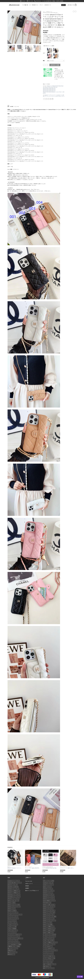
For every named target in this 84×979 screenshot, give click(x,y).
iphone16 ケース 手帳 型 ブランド (14, 890)
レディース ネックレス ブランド (13, 942)
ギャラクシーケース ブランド (13, 918)
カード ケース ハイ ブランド (13, 916)
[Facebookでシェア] (44, 99)
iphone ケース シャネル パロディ (49, 910)
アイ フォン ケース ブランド (50, 96)
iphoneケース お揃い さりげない (49, 904)
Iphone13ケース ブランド (47, 888)
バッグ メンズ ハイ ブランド (48, 954)
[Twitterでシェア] (46, 99)
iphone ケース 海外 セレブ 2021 (48, 930)
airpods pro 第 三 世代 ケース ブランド (14, 882)
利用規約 (27, 885)
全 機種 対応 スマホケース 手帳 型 (14, 946)
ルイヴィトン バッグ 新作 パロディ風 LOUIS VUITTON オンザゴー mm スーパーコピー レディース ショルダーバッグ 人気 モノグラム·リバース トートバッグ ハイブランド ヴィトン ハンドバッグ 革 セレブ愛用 (67, 867)
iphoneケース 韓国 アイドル (48, 932)
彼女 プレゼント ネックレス (13, 948)
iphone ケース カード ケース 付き (14, 904)
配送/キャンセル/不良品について (32, 890)
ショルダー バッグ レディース (48, 938)
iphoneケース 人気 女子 (12, 910)
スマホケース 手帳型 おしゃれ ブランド (50, 942)
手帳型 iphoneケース (11, 950)
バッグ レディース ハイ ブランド (13, 936)
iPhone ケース (49, 11)
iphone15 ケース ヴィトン (47, 892)
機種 (44, 60)
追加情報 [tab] (11, 106)
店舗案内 (27, 888)
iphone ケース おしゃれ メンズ (13, 900)
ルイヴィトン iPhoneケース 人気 (49, 958)
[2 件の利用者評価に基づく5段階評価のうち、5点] (54, 30)
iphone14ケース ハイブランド (48, 890)
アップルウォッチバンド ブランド (49, 936)
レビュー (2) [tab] (16, 106)
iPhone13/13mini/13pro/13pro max (51, 87)
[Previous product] (75, 11)
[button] (63, 5)
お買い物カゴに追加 (55, 65)
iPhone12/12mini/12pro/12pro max (50, 12)
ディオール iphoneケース (47, 946)
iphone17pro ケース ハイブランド (14, 894)
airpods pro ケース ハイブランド (13, 880)
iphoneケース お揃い (11, 902)
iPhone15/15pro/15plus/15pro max (49, 89)
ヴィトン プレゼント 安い (47, 962)
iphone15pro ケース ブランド (48, 894)
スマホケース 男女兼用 (12, 928)
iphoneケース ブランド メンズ (48, 918)
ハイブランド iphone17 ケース (48, 948)
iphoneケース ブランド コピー (48, 914)
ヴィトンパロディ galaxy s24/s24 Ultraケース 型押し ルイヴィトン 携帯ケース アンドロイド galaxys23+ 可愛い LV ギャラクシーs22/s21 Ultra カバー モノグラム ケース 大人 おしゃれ (32, 867)
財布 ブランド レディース (12, 952)
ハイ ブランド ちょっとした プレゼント (50, 950)
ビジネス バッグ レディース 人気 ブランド (15, 938)
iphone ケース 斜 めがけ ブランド (49, 928)
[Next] (39, 27)
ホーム (44, 11)
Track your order (28, 881)
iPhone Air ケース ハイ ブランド (13, 898)
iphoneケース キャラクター (48, 908)
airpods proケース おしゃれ (48, 882)
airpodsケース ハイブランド (48, 884)
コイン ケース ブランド (12, 920)
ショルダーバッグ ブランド (13, 924)
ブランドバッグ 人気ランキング (49, 956)
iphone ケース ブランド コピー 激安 (49, 916)
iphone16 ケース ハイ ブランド (13, 888)
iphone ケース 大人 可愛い (47, 924)
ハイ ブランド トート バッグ (48, 952)
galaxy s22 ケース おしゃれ (12, 884)
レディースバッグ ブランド (48, 960)
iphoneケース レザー (11, 908)
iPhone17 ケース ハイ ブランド (48, 898)
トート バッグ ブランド (12, 932)
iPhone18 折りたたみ (47, 902)
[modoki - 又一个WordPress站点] (14, 5)
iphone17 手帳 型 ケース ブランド (49, 900)
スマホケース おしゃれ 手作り (48, 940)
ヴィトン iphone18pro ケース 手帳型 (14, 944)
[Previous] (10, 27)
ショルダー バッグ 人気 (12, 926)
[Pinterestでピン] (50, 99)
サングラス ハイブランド (12, 922)
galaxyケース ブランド (47, 886)
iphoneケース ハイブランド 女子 (49, 912)
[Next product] (73, 11)
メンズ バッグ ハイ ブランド (13, 940)
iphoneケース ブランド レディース (14, 906)
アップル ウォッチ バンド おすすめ (49, 934)
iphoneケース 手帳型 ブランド (48, 926)
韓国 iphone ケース (11, 954)
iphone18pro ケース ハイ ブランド (14, 896)
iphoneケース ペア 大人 (47, 922)
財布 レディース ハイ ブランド (48, 968)
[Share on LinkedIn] (53, 99)
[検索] (23, 5)
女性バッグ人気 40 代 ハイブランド (49, 964)
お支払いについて (29, 883)
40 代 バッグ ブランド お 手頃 (48, 880)
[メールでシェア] (48, 99)
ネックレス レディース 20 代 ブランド (14, 934)
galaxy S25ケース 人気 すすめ (13, 886)
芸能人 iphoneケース (47, 966)
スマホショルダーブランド (60, 96)
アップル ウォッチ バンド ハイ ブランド (15, 914)
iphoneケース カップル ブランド (49, 906)
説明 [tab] (8, 106)
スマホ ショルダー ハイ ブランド (49, 944)
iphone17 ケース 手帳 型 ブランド (14, 892)
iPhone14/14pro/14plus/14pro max (49, 88)
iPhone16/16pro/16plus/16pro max (49, 90)
